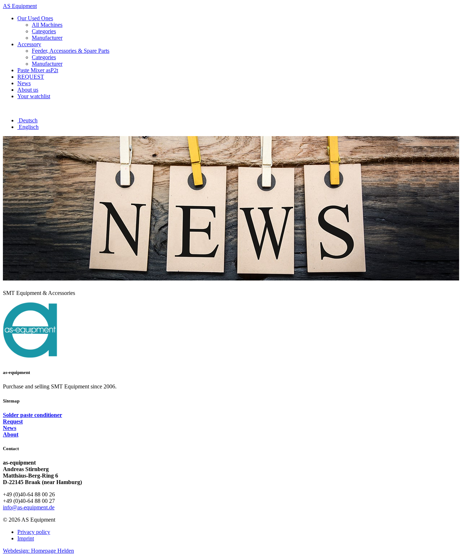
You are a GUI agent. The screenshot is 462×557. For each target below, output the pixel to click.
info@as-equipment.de (29, 507)
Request (13, 421)
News (9, 428)
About (10, 434)
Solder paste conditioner (32, 415)
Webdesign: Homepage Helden (38, 551)
